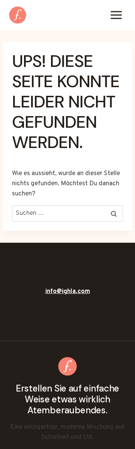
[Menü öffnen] (116, 15)
